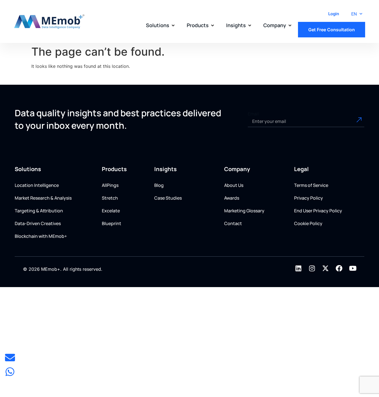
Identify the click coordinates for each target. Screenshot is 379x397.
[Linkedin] (298, 268)
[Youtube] (352, 268)
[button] (160, 25)
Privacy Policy (308, 198)
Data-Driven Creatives (38, 223)
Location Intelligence (37, 185)
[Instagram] (312, 268)
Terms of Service (311, 185)
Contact (233, 223)
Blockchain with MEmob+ (41, 236)
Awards (231, 198)
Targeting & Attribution (39, 211)
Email (253, 114)
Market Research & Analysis (43, 198)
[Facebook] (339, 268)
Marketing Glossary (244, 211)
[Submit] (352, 121)
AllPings (110, 185)
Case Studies (168, 198)
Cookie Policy (308, 223)
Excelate (111, 211)
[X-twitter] (325, 268)
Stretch (110, 198)
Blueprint (111, 223)
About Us (233, 185)
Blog (159, 185)
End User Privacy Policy (318, 211)
